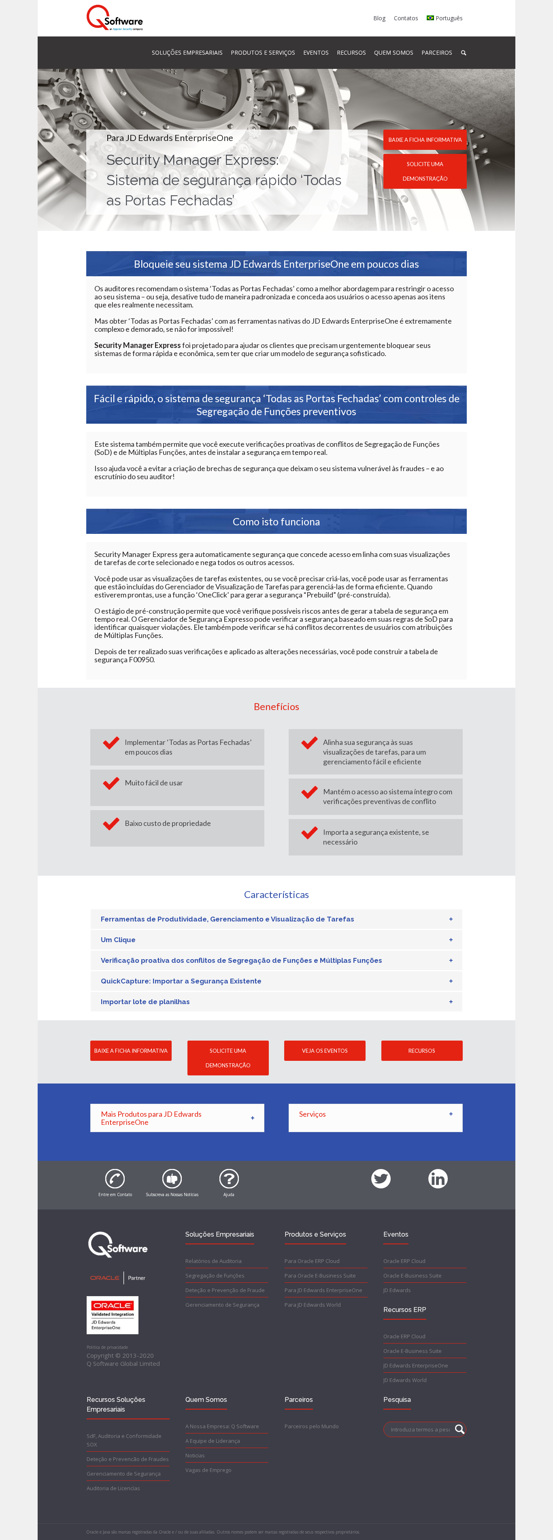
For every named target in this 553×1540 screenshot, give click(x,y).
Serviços (312, 1113)
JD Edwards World (405, 1380)
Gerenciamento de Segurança (222, 1304)
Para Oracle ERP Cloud (312, 1261)
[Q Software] (114, 18)
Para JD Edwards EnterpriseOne (323, 1290)
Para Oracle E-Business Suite (320, 1275)
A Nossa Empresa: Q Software (222, 1426)
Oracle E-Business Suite (412, 1275)
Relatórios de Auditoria (213, 1261)
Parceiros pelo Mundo (312, 1426)
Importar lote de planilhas (145, 1002)
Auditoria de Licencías (113, 1488)
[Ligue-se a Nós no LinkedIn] (438, 1173)
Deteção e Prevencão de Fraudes (128, 1459)
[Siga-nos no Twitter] (381, 1173)
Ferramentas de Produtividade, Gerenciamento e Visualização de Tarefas (227, 919)
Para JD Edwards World (313, 1304)
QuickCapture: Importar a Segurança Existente (181, 981)
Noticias (195, 1455)
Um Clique (118, 940)
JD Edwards (397, 1290)
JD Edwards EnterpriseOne (415, 1365)
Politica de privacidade (107, 1347)
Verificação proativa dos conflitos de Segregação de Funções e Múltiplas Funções (241, 960)
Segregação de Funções (215, 1275)
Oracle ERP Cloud (404, 1261)
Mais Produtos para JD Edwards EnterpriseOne (151, 1117)
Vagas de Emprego (208, 1470)
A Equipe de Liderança (212, 1440)
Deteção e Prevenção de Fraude (225, 1290)
